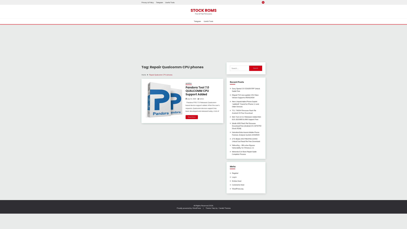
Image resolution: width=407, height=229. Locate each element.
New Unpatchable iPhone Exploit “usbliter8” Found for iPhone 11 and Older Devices (245, 104)
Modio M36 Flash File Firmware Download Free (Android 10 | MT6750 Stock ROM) (246, 125)
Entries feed (236, 181)
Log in (234, 177)
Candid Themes (225, 208)
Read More (192, 117)
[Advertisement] (203, 40)
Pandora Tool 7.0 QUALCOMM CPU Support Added (197, 91)
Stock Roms (204, 10)
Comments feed (238, 185)
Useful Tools (170, 2)
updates (189, 83)
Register (235, 173)
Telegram (159, 2)
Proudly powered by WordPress (189, 208)
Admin (201, 99)
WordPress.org (237, 189)
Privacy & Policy (147, 2)
